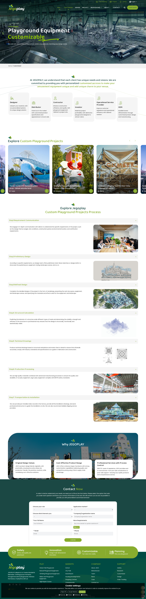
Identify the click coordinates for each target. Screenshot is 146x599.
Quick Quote (132, 7)
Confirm (73, 540)
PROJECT (85, 8)
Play (58, 8)
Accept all (82, 591)
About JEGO (95, 568)
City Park (68, 571)
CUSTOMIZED (68, 8)
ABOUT (106, 8)
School (67, 568)
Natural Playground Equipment (49, 571)
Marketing (84, 594)
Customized (121, 574)
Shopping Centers (71, 579)
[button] (135, 141)
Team (93, 574)
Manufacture (95, 571)
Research (120, 571)
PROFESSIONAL (95, 8)
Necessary (62, 594)
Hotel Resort (69, 574)
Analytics (70, 594)
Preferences (77, 594)
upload (77, 527)
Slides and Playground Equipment (46, 578)
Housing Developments (72, 577)
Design (119, 577)
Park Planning (103, 2)
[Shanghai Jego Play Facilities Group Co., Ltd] (16, 7)
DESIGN (77, 8)
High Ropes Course (45, 581)
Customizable (90, 551)
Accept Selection (73, 591)
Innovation (56, 550)
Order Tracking (121, 579)
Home (10, 66)
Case (93, 579)
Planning (120, 551)
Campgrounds (70, 582)
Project (115, 2)
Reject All (63, 591)
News (93, 577)
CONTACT (116, 8)
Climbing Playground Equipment (50, 574)
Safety (125, 2)
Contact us (95, 582)
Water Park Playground (47, 568)
